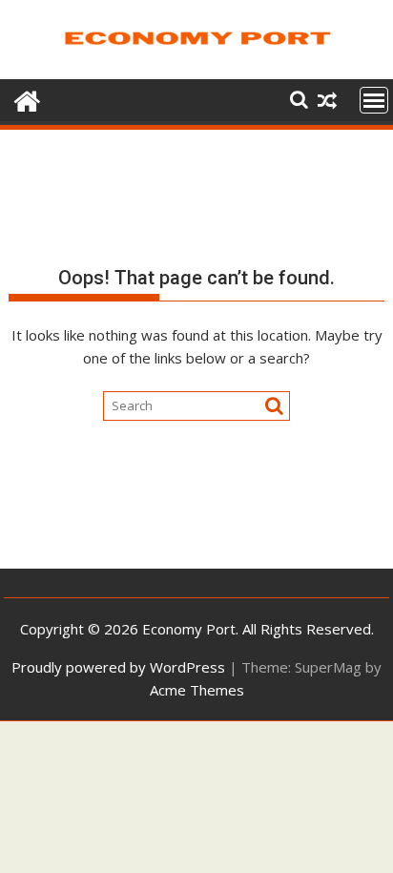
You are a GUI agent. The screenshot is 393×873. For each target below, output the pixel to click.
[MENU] (374, 100)
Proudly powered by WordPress (118, 666)
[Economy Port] (27, 98)
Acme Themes (197, 689)
